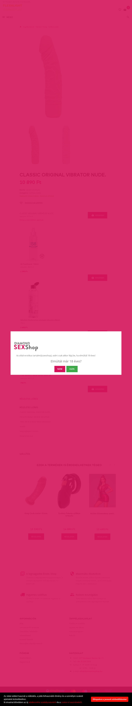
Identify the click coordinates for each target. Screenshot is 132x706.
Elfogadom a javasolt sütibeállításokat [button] (110, 699)
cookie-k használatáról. (71, 702)
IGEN (72, 369)
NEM (59, 369)
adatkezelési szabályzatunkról (42, 702)
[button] (83, 702)
